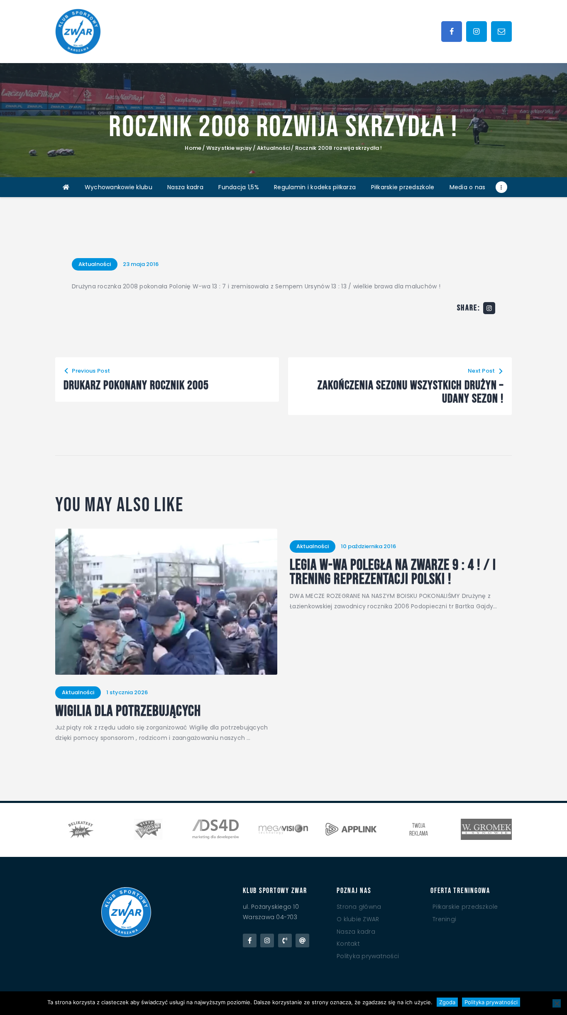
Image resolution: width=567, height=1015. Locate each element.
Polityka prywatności (491, 1002)
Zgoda (447, 1002)
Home (193, 148)
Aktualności (274, 148)
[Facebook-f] (250, 940)
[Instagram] (267, 940)
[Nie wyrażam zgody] (556, 1003)
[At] (302, 940)
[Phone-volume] (285, 940)
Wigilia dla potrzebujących (128, 712)
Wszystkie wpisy (229, 148)
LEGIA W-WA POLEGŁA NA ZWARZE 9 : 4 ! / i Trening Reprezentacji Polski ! (393, 573)
